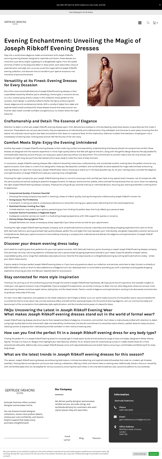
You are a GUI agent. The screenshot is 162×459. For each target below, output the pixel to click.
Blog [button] (81, 438)
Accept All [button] (153, 454)
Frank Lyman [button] (67, 438)
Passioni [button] (97, 438)
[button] (15, 23)
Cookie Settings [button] (140, 454)
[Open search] (148, 22)
